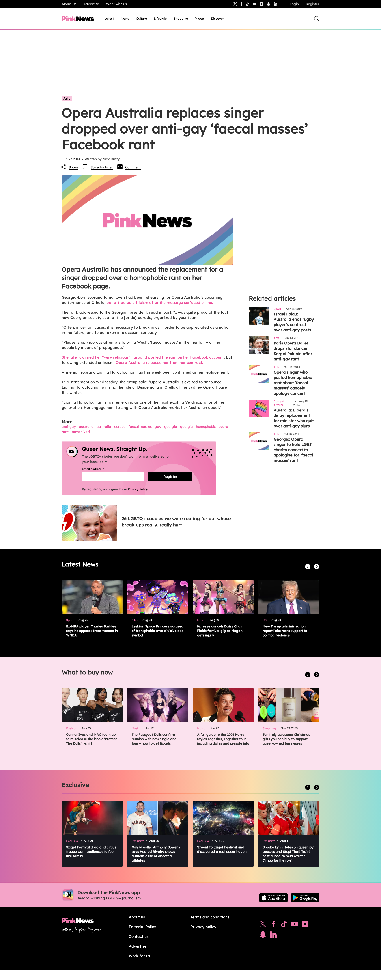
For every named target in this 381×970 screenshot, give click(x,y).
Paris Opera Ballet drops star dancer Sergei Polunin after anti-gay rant (293, 351)
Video (199, 18)
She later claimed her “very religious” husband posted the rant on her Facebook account (143, 357)
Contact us (138, 936)
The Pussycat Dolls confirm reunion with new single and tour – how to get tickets (154, 738)
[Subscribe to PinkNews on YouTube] (294, 925)
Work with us (116, 4)
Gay (158, 426)
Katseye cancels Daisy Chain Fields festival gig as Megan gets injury (220, 630)
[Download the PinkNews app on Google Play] (305, 897)
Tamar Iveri (81, 432)
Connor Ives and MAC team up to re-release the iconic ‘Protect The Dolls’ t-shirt (91, 738)
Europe (119, 426)
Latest (109, 18)
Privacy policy (203, 926)
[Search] (316, 18)
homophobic (206, 426)
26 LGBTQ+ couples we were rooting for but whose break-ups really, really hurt (176, 521)
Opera (223, 426)
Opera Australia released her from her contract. (159, 362)
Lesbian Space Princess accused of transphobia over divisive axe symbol (157, 630)
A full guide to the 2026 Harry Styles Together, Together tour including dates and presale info (223, 738)
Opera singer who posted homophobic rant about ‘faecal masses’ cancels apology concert (293, 383)
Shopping (181, 18)
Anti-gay (69, 426)
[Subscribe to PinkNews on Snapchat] (263, 935)
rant (65, 432)
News (125, 18)
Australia (86, 426)
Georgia (170, 426)
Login (294, 4)
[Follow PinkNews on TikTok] (284, 925)
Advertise (91, 4)
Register (312, 4)
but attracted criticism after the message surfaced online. (159, 302)
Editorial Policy (142, 926)
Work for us (139, 955)
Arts (67, 98)
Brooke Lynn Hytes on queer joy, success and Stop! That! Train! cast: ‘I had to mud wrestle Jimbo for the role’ (288, 853)
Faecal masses (140, 426)
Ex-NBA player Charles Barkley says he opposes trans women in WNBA (92, 630)
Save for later (102, 167)
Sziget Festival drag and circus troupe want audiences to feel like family (91, 851)
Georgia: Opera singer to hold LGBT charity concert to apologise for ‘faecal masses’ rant (293, 450)
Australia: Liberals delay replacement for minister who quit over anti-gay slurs (294, 418)
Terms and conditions (209, 917)
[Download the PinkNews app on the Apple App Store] (273, 897)
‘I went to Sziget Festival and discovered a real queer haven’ (222, 849)
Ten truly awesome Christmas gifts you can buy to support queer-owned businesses (286, 738)
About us (137, 917)
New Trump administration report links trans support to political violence (285, 630)
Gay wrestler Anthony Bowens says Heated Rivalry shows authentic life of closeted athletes (156, 853)
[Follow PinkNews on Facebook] (273, 925)
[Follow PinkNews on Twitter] (263, 925)
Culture (141, 18)
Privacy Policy (138, 489)
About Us (69, 4)
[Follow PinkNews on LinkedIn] (275, 4)
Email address (98, 469)
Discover (217, 18)
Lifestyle (160, 18)
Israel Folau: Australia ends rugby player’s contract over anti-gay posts (294, 321)
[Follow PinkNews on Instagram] (305, 925)
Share (73, 167)
